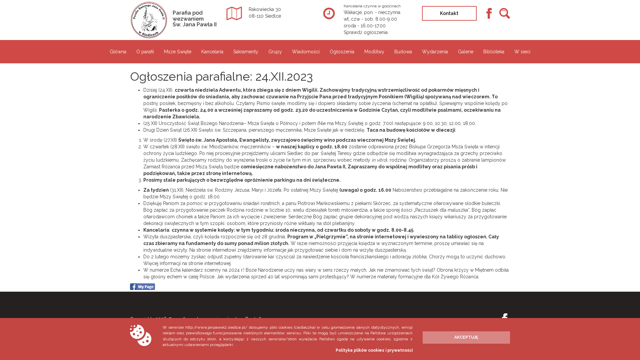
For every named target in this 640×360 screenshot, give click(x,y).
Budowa (403, 51)
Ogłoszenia (342, 51)
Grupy (275, 51)
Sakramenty (245, 51)
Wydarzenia (435, 51)
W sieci (522, 51)
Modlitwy (374, 51)
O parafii (145, 51)
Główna (118, 51)
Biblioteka (493, 51)
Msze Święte (177, 51)
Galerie (465, 51)
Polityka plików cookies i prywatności (374, 350)
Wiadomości (306, 51)
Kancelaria (212, 51)
